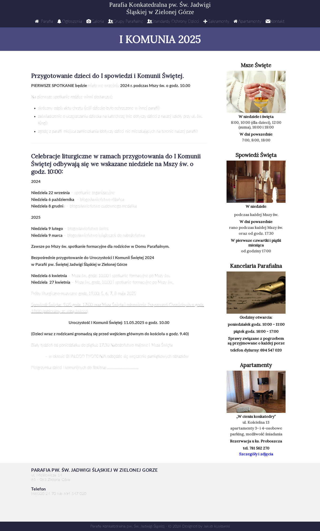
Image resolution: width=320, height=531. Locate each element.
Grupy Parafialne (128, 21)
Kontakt (277, 21)
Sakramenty (218, 21)
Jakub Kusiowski (217, 526)
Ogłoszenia (72, 21)
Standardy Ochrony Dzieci (175, 21)
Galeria (97, 21)
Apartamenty (249, 21)
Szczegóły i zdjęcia (256, 454)
